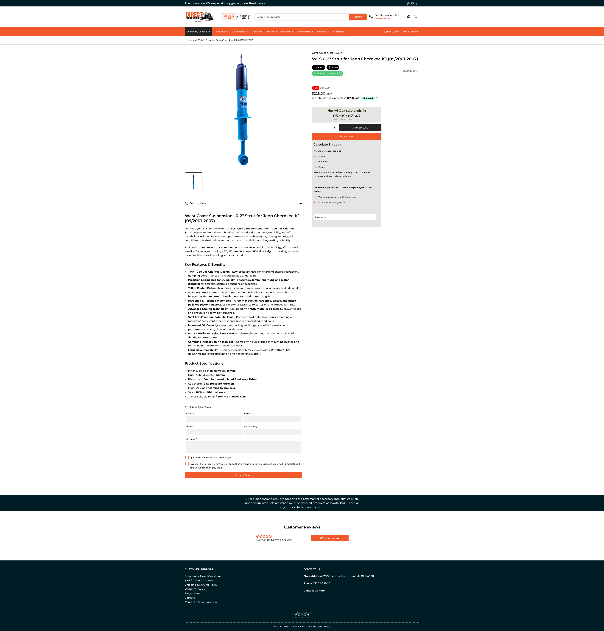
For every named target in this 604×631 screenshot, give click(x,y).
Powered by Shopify (318, 626)
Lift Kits (220, 31)
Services (322, 31)
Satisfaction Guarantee (199, 580)
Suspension (238, 31)
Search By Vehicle (245, 16)
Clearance (338, 31)
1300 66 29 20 (382, 18)
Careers (190, 597)
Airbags (270, 31)
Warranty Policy (195, 589)
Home (188, 40)
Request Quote (243, 475)
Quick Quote (391, 31)
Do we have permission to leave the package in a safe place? (343, 189)
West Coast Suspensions (327, 53)
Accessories (303, 31)
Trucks (255, 31)
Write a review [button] (329, 538)
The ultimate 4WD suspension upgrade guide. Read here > (225, 3)
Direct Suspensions (294, 626)
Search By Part (229, 16)
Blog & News (193, 593)
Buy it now (346, 136)
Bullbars (285, 31)
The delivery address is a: (327, 151)
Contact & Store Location (201, 602)
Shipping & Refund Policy (201, 584)
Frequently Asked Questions (203, 576)
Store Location (411, 31)
